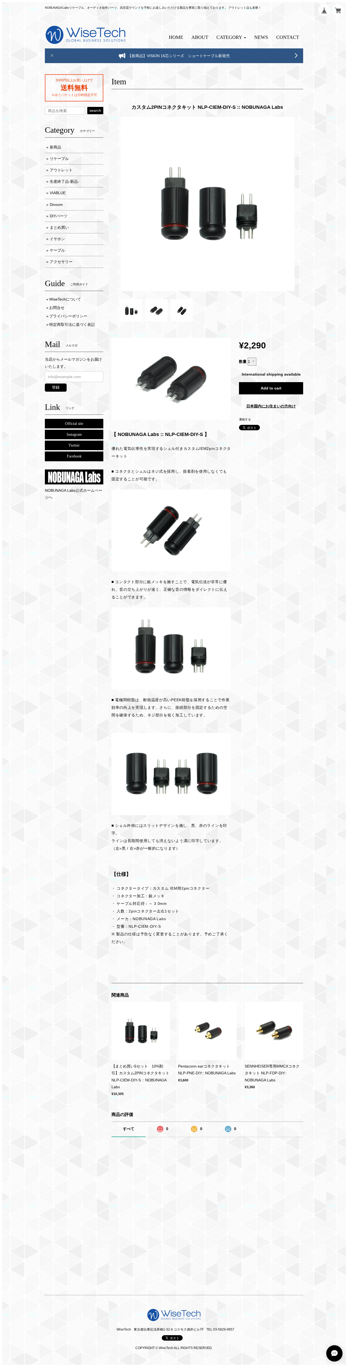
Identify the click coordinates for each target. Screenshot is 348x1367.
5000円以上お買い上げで (74, 80)
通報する (245, 419)
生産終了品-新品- (64, 181)
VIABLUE (58, 193)
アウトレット (61, 170)
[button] (231, 37)
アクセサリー (61, 261)
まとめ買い (59, 227)
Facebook (74, 456)
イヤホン (57, 239)
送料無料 (74, 87)
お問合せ (56, 307)
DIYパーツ (58, 216)
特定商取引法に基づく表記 (72, 324)
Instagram (74, 434)
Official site (74, 424)
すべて (128, 1129)
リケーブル (59, 158)
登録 (56, 387)
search (95, 110)
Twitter (74, 445)
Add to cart (271, 388)
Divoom (56, 204)
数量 (243, 361)
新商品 (55, 147)
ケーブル (57, 250)
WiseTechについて (65, 299)
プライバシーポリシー (68, 316)
